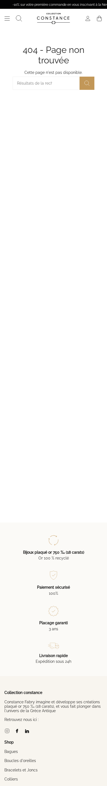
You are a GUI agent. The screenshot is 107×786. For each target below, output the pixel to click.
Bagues (11, 751)
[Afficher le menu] (7, 18)
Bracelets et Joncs (21, 770)
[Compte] (88, 18)
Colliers (11, 779)
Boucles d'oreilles (20, 760)
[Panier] (99, 18)
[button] (19, 18)
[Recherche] (87, 83)
